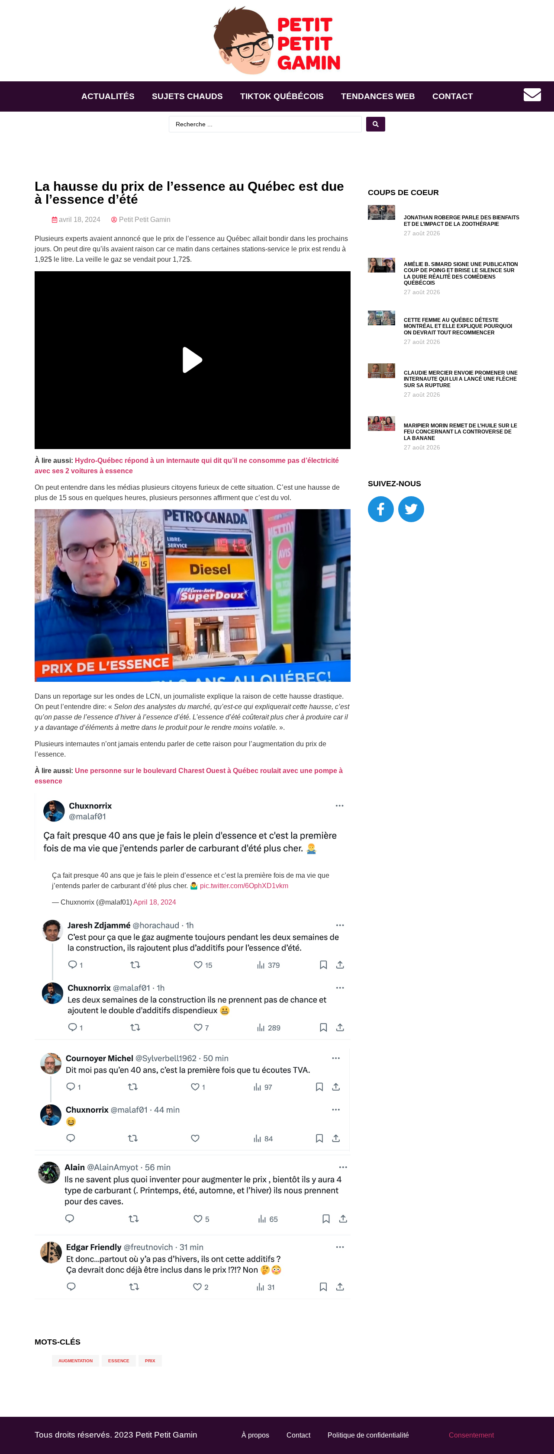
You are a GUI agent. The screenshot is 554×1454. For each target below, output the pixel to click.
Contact (452, 96)
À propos (255, 1435)
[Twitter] (411, 509)
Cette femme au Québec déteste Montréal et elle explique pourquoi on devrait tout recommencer (458, 326)
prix (150, 1360)
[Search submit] (375, 124)
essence (118, 1360)
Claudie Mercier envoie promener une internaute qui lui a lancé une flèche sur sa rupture (461, 379)
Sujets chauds (187, 96)
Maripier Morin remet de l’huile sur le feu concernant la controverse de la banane (460, 432)
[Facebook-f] (381, 509)
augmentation (75, 1360)
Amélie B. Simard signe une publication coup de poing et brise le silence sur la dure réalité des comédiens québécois (461, 273)
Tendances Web (378, 96)
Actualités (108, 96)
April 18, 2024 (154, 902)
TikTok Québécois (282, 96)
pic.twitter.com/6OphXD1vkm (244, 885)
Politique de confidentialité (368, 1435)
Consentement (471, 1435)
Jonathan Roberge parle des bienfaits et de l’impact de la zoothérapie (461, 221)
